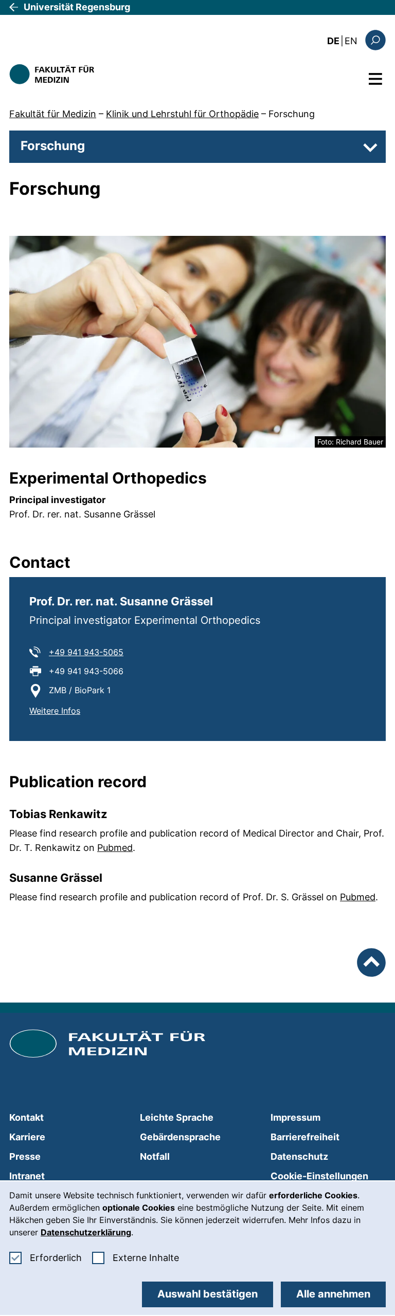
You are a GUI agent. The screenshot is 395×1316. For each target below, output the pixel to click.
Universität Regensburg (77, 7)
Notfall (155, 1156)
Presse (25, 1156)
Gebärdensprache (180, 1137)
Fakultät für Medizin (52, 113)
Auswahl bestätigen (207, 1294)
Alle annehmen (333, 1294)
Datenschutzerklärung (86, 1232)
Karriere (27, 1137)
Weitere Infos (54, 710)
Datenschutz (299, 1156)
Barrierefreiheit (305, 1137)
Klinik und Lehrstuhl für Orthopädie (182, 113)
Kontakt (26, 1117)
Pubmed (115, 847)
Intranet (27, 1176)
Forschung (291, 113)
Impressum (295, 1117)
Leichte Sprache (176, 1117)
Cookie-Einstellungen (319, 1176)
